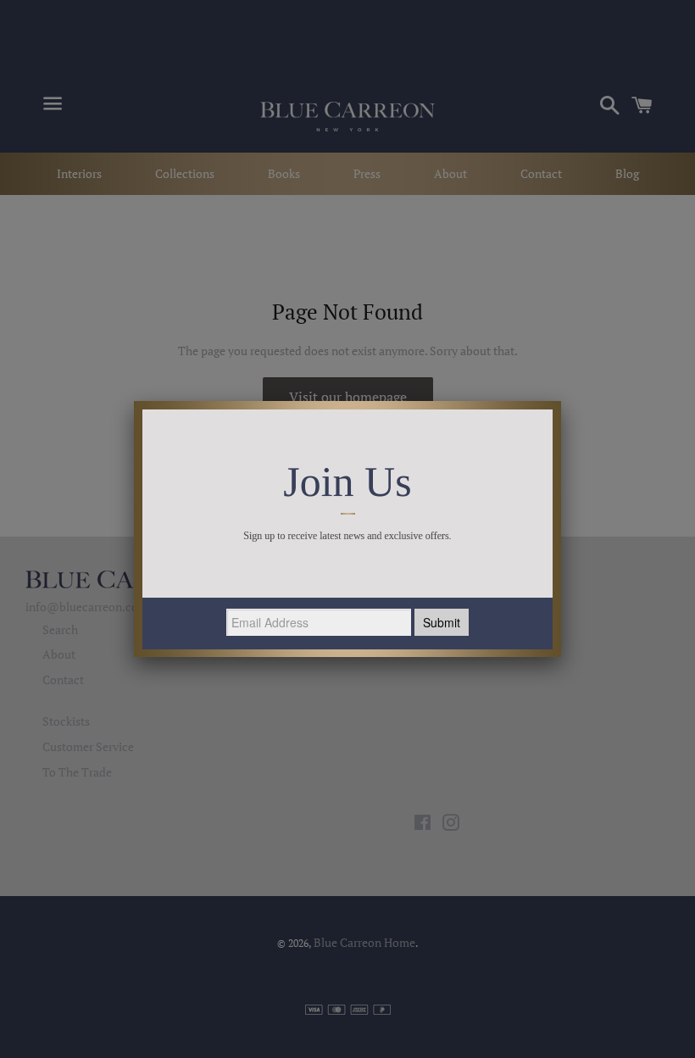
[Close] (561, 401)
